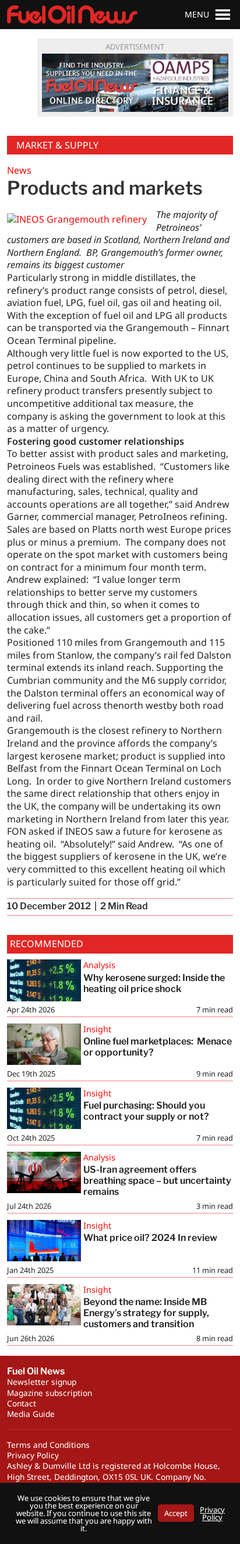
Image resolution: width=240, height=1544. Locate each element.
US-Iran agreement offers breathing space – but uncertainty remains (157, 1180)
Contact (21, 1403)
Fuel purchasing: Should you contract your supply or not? (146, 1111)
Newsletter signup (41, 1381)
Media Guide (31, 1413)
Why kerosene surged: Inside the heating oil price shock (154, 983)
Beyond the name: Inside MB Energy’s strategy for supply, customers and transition (146, 1313)
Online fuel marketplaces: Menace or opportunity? (157, 1047)
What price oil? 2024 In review (150, 1237)
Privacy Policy (33, 1455)
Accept (176, 1513)
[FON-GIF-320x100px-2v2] (135, 83)
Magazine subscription (49, 1392)
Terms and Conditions (48, 1444)
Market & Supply (57, 145)
